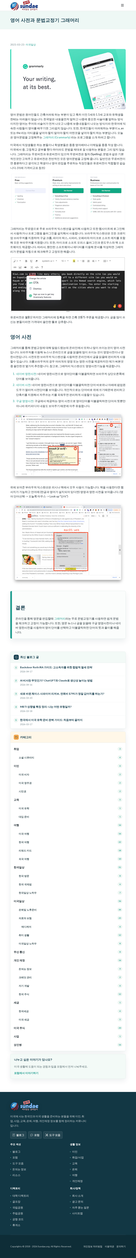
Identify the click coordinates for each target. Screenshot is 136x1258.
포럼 (36, 1134)
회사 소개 (77, 1195)
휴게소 (16, 1225)
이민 (74, 1151)
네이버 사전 (23, 385)
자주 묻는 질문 (80, 1207)
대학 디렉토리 (20, 1195)
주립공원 (17, 1213)
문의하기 (121, 1246)
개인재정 (77, 1180)
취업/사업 (78, 1157)
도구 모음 (54, 1134)
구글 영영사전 (25, 401)
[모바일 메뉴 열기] (122, 5)
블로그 (20, 1134)
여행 (74, 1175)
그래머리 (59, 618)
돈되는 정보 (19, 1169)
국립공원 (17, 1207)
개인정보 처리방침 (92, 1246)
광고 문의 (77, 1201)
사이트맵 (77, 1213)
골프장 (16, 1201)
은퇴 (74, 1169)
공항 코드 (18, 1219)
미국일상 (31, 44)
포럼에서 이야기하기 (26, 1072)
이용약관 (109, 1246)
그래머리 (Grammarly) (56, 137)
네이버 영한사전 (26, 374)
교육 (74, 1163)
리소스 (16, 1175)
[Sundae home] (24, 1105)
